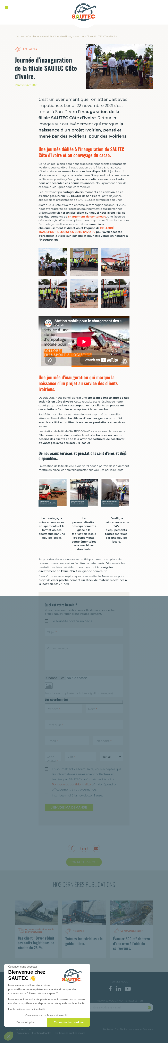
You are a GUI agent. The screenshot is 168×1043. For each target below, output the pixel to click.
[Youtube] (128, 988)
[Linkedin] (24, 111)
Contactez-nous (84, 862)
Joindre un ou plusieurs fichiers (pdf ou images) (79, 693)
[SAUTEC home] (84, 12)
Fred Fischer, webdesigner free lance (134, 1029)
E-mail (52, 741)
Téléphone (103, 741)
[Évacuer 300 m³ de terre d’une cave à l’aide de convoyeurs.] (131, 913)
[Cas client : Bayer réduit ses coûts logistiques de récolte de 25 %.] (36, 913)
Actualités (46, 36)
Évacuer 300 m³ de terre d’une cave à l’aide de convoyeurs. (131, 943)
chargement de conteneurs (87, 216)
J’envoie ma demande (69, 807)
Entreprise (55, 725)
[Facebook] (24, 100)
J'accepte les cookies (69, 1022)
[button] (9, 1036)
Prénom (53, 709)
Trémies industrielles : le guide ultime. (83, 941)
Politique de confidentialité (71, 784)
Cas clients (33, 36)
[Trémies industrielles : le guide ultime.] (84, 913)
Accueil (21, 36)
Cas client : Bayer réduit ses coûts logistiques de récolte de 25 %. (36, 942)
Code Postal (52, 759)
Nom (92, 709)
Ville (71, 757)
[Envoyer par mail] (24, 121)
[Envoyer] (149, 1007)
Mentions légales (41, 1033)
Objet (52, 632)
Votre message (57, 648)
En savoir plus (25, 1022)
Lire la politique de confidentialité (26, 1009)
